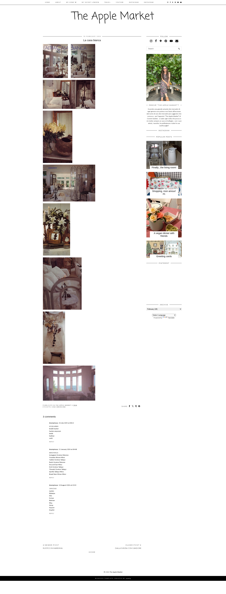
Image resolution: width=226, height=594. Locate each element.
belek (51, 433)
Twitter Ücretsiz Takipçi (57, 460)
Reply (51, 442)
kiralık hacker (54, 429)
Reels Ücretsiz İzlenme (57, 462)
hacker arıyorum (55, 431)
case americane (59, 407)
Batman (52, 500)
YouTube (120, 2)
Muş (50, 503)
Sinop (51, 505)
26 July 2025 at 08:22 (66, 423)
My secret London (90, 2)
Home (47, 2)
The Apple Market (113, 16)
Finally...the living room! (164, 167)
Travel (107, 2)
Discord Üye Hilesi (55, 465)
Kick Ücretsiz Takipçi (56, 467)
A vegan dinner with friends (164, 234)
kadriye (51, 436)
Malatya (52, 493)
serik (51, 438)
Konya (51, 498)
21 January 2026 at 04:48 (68, 449)
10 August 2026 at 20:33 (67, 485)
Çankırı (51, 491)
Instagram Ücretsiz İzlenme (59, 455)
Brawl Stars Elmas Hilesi (57, 474)
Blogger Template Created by (113, 578)
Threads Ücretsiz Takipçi (57, 469)
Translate (171, 318)
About (58, 2)
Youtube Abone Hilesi (57, 457)
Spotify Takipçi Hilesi (56, 472)
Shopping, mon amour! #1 (164, 192)
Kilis (50, 496)
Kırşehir (51, 510)
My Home (70, 2)
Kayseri (51, 508)
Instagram (134, 2)
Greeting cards (164, 256)
